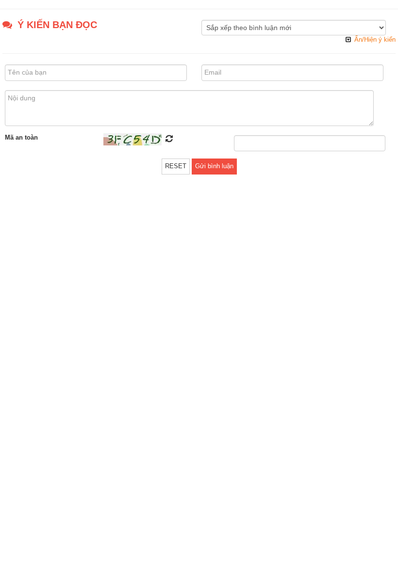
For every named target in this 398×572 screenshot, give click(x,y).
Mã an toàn (21, 137)
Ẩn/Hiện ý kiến (375, 39)
